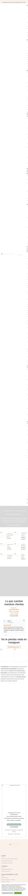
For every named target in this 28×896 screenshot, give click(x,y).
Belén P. (9, 621)
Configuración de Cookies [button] (7, 893)
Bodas (11, 524)
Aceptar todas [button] (18, 893)
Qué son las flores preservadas (9, 858)
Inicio (8, 524)
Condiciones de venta (7, 863)
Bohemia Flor (4, 877)
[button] (25, 255)
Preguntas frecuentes (6, 861)
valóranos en (13, 615)
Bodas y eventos (5, 881)
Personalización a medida (8, 879)
